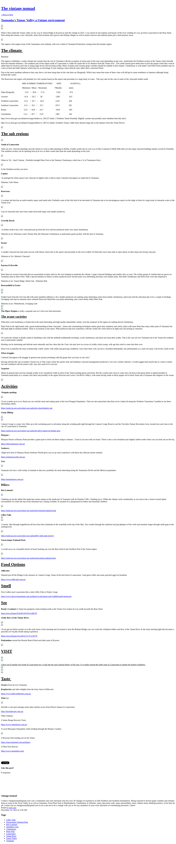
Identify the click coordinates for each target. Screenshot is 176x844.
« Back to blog (7, 15)
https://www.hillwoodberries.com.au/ (16, 694)
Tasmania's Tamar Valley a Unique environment (33, 20)
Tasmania (10, 841)
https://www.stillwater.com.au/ (13, 579)
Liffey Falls (11, 820)
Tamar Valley (11, 838)
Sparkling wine (12, 827)
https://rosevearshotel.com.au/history (16, 742)
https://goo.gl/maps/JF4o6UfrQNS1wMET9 (19, 613)
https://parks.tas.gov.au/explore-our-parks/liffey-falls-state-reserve (27, 536)
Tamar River (11, 836)
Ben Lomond (11, 824)
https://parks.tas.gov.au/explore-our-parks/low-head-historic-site (26, 408)
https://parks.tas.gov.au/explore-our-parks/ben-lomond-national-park (28, 510)
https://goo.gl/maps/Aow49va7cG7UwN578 (19, 636)
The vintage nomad (18, 8)
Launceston (11, 834)
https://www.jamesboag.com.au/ (14, 724)
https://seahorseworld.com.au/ (13, 457)
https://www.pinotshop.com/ (12, 751)
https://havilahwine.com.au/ (12, 711)
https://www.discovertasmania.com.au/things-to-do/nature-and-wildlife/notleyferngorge (36, 596)
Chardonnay (11, 829)
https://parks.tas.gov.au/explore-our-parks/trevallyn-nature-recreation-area (30, 431)
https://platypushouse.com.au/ (13, 444)
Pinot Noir (10, 831)
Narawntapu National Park (17, 822)
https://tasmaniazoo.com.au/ (12, 479)
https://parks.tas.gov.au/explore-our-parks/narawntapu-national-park (28, 558)
